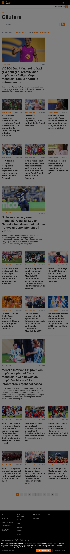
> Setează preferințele (7, 550)
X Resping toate (60, 550)
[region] (35, 547)
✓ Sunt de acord (44, 550)
